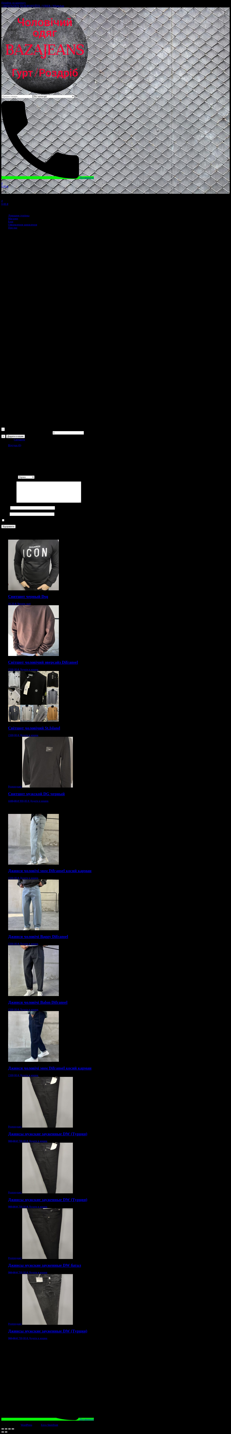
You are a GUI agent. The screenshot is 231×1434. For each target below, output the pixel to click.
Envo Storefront (49, 1425)
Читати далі (24, 603)
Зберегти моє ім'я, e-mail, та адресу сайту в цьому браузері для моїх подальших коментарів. (57, 520)
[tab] (119, 445)
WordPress (26, 1425)
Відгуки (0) (14, 445)
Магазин (13, 218)
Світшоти (19, 439)
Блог (11, 221)
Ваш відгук (8, 501)
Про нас (12, 227)
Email (5, 514)
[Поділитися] (6, 1428)
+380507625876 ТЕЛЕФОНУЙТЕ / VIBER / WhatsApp (32, 5)
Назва (5, 507)
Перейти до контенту (13, 2)
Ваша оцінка (9, 477)
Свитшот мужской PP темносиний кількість (26, 432)
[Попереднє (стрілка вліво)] (2, 1431)
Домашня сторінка (18, 215)
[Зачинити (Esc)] (2, 1428)
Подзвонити (86, 177)
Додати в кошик (15, 436)
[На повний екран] (9, 1428)
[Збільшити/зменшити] (12, 1428)
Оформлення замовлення (22, 224)
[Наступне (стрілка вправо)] (6, 1431)
